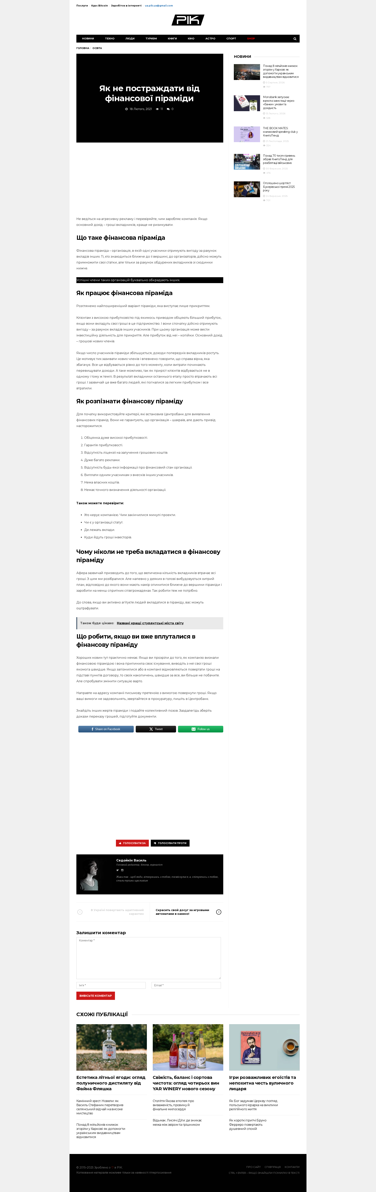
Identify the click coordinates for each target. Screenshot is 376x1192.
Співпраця (273, 1166)
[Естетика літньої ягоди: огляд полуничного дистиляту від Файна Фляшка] (111, 1047)
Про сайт (253, 1166)
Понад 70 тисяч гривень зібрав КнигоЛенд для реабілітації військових (279, 159)
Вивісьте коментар (96, 996)
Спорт (231, 38)
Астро (210, 38)
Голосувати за (134, 843)
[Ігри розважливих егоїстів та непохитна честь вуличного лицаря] (264, 1047)
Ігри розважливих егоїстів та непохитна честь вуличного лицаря (262, 1083)
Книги (172, 38)
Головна (82, 48)
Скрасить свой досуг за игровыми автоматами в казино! (182, 911)
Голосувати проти (172, 843)
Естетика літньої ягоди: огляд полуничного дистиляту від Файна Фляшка (111, 1083)
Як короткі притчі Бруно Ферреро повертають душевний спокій (247, 1124)
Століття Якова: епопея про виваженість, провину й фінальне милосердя (173, 1105)
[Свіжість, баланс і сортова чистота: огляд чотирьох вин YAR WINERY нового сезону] (188, 1047)
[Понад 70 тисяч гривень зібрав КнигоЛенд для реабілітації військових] (247, 162)
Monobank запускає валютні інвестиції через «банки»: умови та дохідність (278, 102)
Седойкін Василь (131, 860)
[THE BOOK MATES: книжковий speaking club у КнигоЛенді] (247, 134)
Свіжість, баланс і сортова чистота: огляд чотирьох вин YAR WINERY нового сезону (186, 1083)
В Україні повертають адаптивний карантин (117, 911)
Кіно (191, 38)
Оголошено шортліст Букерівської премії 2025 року (279, 186)
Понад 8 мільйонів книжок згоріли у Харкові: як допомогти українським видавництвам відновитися (280, 71)
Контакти (292, 1166)
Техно (110, 38)
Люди (130, 38)
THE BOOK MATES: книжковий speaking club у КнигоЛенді (280, 131)
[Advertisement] (149, 178)
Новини (88, 38)
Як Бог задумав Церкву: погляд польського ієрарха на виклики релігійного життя (253, 1105)
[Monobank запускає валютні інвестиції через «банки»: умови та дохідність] (247, 103)
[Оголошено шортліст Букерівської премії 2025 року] (247, 189)
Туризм (151, 38)
